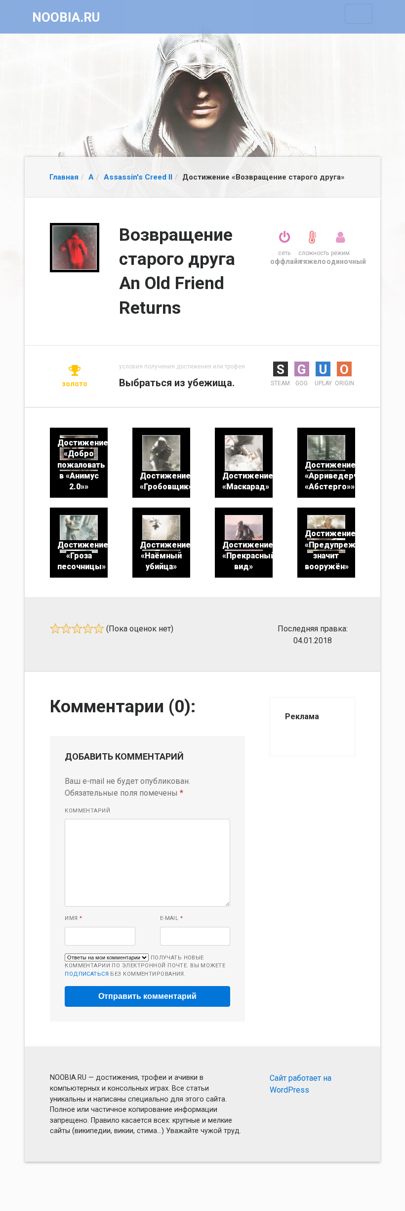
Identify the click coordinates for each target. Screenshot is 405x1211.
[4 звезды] (87, 628)
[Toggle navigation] (358, 14)
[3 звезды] (77, 628)
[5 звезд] (98, 628)
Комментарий (87, 810)
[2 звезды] (66, 628)
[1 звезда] (55, 628)
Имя (73, 918)
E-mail (171, 918)
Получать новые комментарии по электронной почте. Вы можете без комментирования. (145, 965)
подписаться (87, 974)
